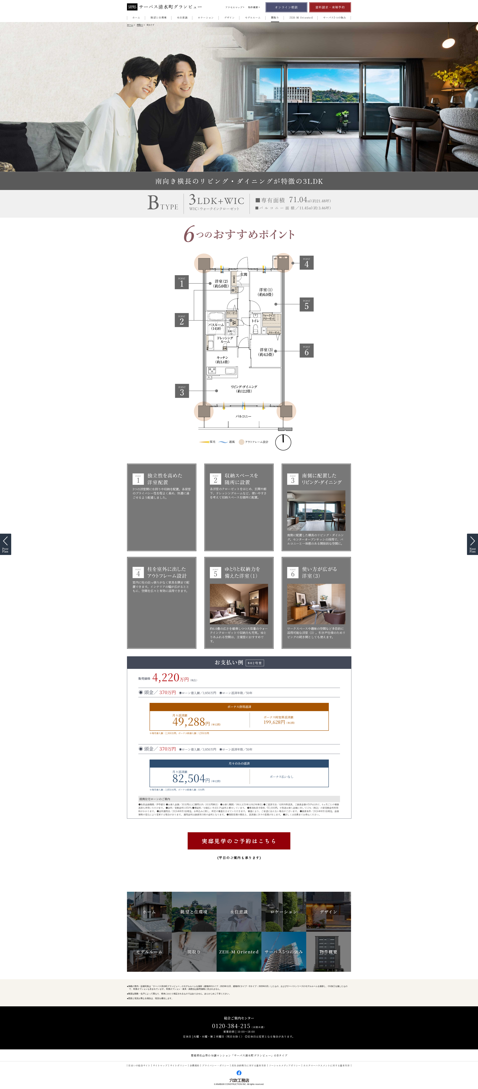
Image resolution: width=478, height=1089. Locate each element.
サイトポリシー (178, 1065)
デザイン (229, 17)
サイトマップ (160, 1065)
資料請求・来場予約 (330, 7)
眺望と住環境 (159, 17)
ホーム (136, 17)
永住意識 (182, 17)
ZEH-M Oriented (301, 17)
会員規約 (195, 1065)
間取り (275, 17)
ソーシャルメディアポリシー (285, 1065)
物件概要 (253, 7)
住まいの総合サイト (139, 1065)
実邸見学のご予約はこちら (239, 841)
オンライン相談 (286, 7)
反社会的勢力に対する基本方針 (249, 1065)
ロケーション (206, 17)
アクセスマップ (234, 7)
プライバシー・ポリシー (215, 1065)
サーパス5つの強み (334, 17)
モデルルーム (253, 17)
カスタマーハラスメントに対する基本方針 (326, 1065)
